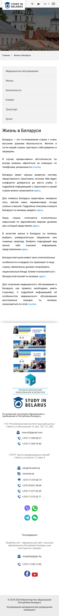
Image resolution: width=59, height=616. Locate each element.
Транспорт (12, 109)
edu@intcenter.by (31, 468)
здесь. (42, 276)
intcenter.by (28, 473)
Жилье (9, 80)
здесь (37, 190)
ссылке (36, 167)
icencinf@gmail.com (32, 432)
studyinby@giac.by (32, 556)
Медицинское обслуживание (22, 71)
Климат (10, 99)
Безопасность (13, 90)
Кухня (9, 118)
